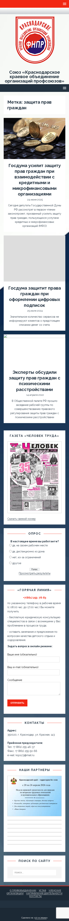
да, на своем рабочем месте (30, 545)
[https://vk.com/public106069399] (13, 11)
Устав (42, 890)
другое (16, 563)
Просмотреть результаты (34, 573)
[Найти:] (34, 872)
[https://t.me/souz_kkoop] (5, 11)
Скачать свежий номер (21, 518)
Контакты (35, 896)
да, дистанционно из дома (28, 551)
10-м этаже (41, 917)
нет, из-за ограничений (26, 557)
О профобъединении (23, 890)
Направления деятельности (44, 893)
